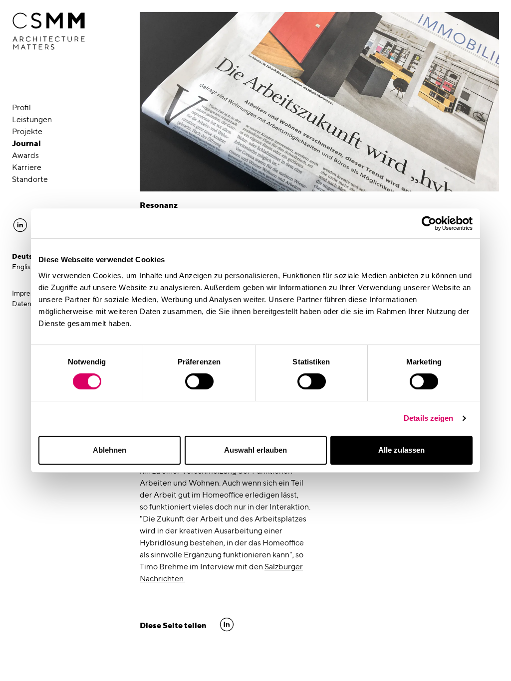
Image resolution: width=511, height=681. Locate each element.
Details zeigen (428, 418)
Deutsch (26, 256)
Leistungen (32, 119)
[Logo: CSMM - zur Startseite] (48, 31)
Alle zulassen (401, 450)
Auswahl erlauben (255, 450)
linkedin (227, 625)
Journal (26, 143)
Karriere (26, 167)
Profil (21, 107)
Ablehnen (109, 450)
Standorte (30, 179)
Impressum (29, 293)
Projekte (27, 131)
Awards (25, 155)
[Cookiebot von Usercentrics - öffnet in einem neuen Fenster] (429, 223)
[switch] (199, 381)
